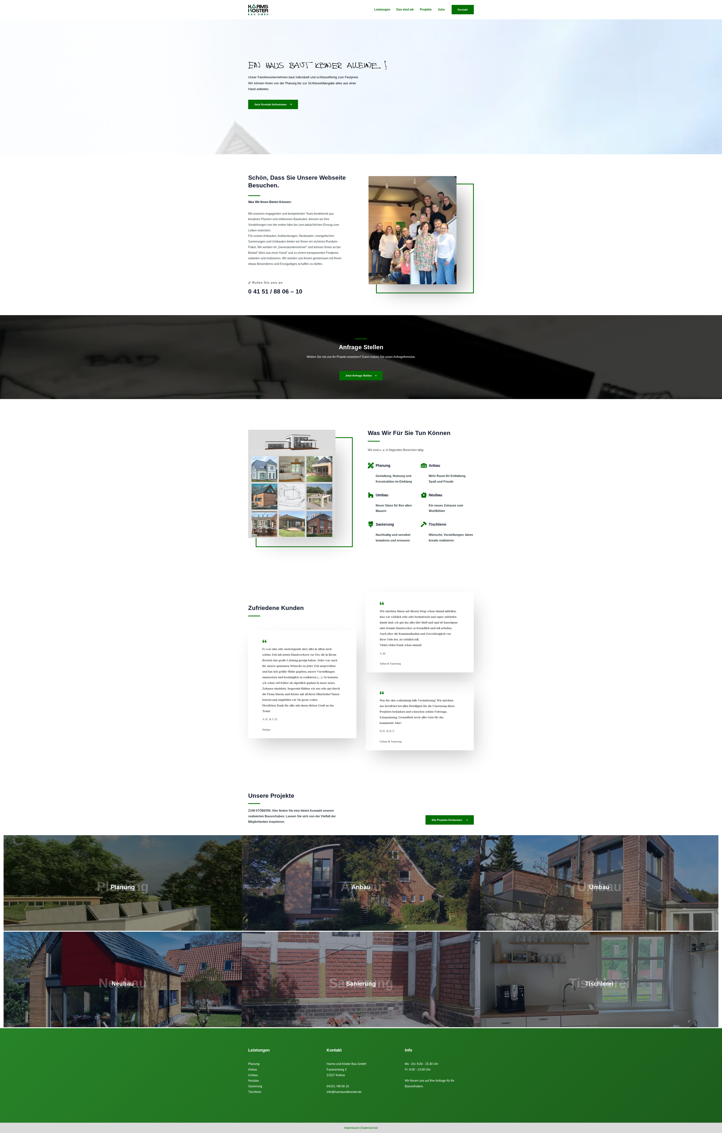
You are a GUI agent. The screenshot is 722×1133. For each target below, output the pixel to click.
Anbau (252, 1069)
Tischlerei (254, 1091)
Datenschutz (369, 1127)
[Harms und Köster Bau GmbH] (258, 9)
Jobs (441, 9)
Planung (253, 1063)
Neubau (253, 1080)
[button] (273, 104)
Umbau (253, 1075)
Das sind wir (405, 9)
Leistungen (382, 9)
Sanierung (255, 1086)
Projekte (426, 9)
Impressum (351, 1127)
